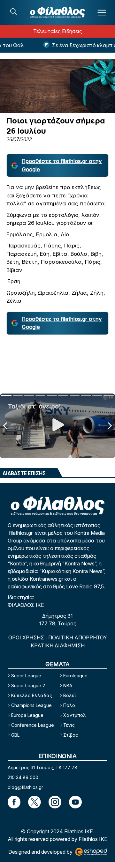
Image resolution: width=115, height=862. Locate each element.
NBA (67, 685)
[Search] (13, 11)
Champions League (31, 705)
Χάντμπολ (74, 715)
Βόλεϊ (69, 695)
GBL (15, 735)
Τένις (69, 725)
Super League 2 (28, 685)
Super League (26, 675)
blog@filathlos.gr (25, 787)
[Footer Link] (14, 802)
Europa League (27, 715)
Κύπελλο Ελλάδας (31, 695)
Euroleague (75, 675)
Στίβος (70, 735)
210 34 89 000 (23, 777)
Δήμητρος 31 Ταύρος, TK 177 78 (42, 767)
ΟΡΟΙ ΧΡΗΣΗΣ (26, 637)
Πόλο (69, 705)
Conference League (32, 725)
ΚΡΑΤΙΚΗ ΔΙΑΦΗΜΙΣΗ (58, 645)
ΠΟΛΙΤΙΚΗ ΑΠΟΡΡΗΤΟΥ (77, 637)
